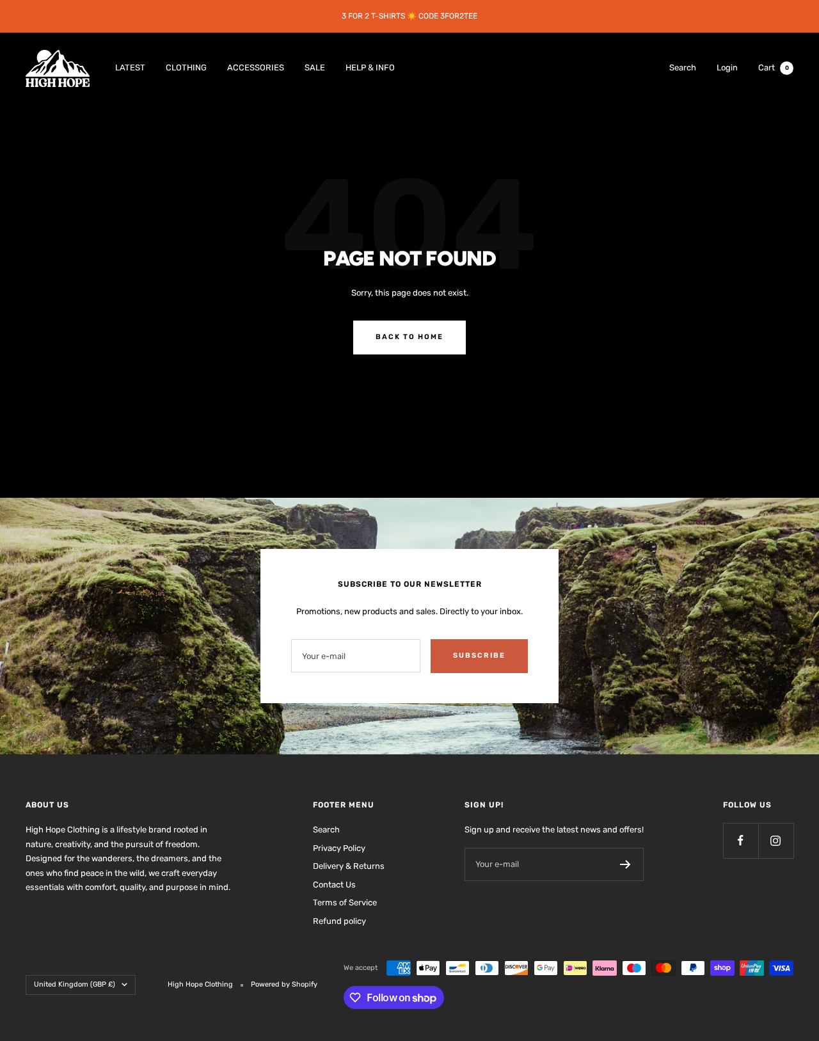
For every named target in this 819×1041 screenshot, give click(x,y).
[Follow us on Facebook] (740, 840)
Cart (773, 67)
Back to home (409, 337)
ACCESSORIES (255, 67)
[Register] (625, 864)
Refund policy (339, 921)
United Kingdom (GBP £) (74, 984)
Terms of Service (345, 902)
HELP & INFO (370, 67)
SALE (315, 67)
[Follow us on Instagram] (775, 840)
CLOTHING (186, 67)
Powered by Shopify (284, 984)
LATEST (130, 67)
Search (682, 67)
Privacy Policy (339, 848)
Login (727, 67)
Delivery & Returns (349, 866)
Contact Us (334, 884)
